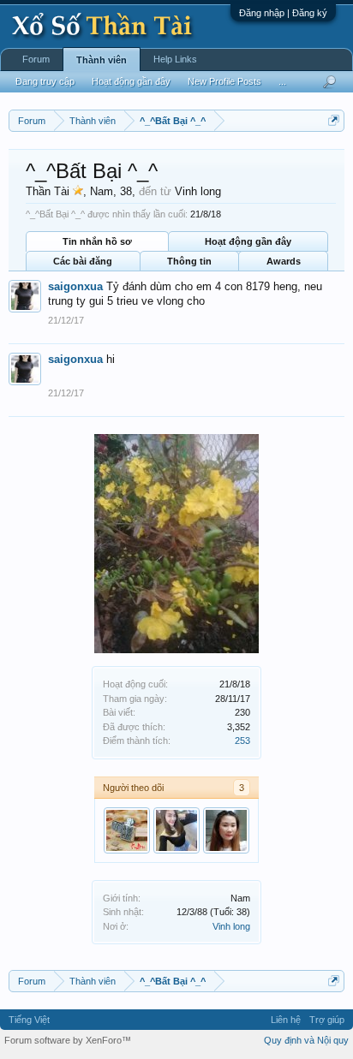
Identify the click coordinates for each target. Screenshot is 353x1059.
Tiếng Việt (29, 1019)
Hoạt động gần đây (248, 241)
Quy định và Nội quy (306, 1040)
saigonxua (75, 286)
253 (242, 740)
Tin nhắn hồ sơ (97, 241)
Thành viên (101, 60)
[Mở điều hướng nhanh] (333, 120)
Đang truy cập (45, 81)
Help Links (175, 59)
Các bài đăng (82, 261)
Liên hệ (286, 1019)
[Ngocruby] (176, 830)
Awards (283, 261)
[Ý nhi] (226, 830)
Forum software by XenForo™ (67, 1040)
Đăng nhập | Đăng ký (283, 13)
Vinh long (231, 926)
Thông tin (189, 261)
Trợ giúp (326, 1019)
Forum (36, 59)
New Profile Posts (224, 81)
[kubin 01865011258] (127, 830)
